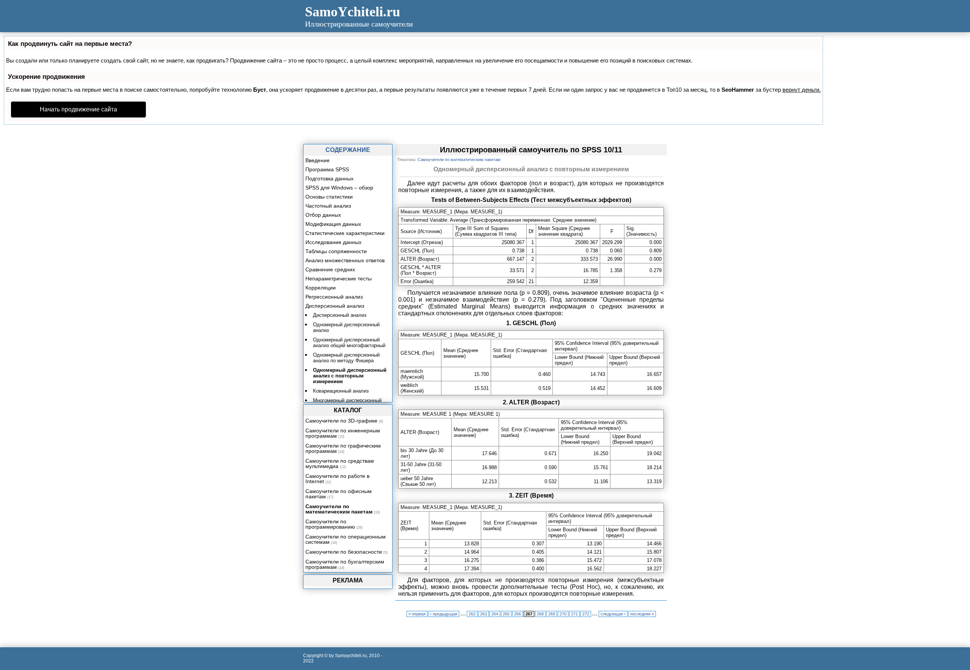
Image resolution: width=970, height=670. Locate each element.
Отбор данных (323, 215)
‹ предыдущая (443, 614)
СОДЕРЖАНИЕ (347, 150)
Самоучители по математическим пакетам (338, 509)
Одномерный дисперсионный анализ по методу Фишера (346, 357)
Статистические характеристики (345, 233)
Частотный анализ (328, 206)
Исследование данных (333, 242)
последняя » (642, 614)
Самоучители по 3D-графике (341, 421)
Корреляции (320, 288)
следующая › (613, 614)
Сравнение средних (330, 269)
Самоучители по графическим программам (343, 448)
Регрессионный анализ (334, 297)
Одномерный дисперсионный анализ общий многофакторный (349, 342)
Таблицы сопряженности (336, 251)
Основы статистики (329, 197)
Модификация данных (333, 224)
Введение (317, 160)
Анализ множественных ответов (345, 260)
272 (585, 614)
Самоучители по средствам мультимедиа (339, 463)
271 (574, 614)
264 (494, 614)
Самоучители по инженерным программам (342, 433)
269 (551, 614)
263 (483, 614)
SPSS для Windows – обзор (339, 188)
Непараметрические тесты (338, 279)
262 (472, 614)
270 (563, 614)
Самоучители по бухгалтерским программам (344, 564)
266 (517, 614)
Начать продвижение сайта (78, 109)
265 (506, 614)
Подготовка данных (329, 178)
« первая (417, 614)
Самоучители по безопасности (343, 552)
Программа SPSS (327, 169)
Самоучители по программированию (330, 524)
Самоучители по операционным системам (345, 539)
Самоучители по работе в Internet (337, 478)
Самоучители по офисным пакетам (338, 493)
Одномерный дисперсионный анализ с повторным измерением (349, 375)
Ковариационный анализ (341, 391)
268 (540, 614)
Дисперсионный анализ (334, 306)
